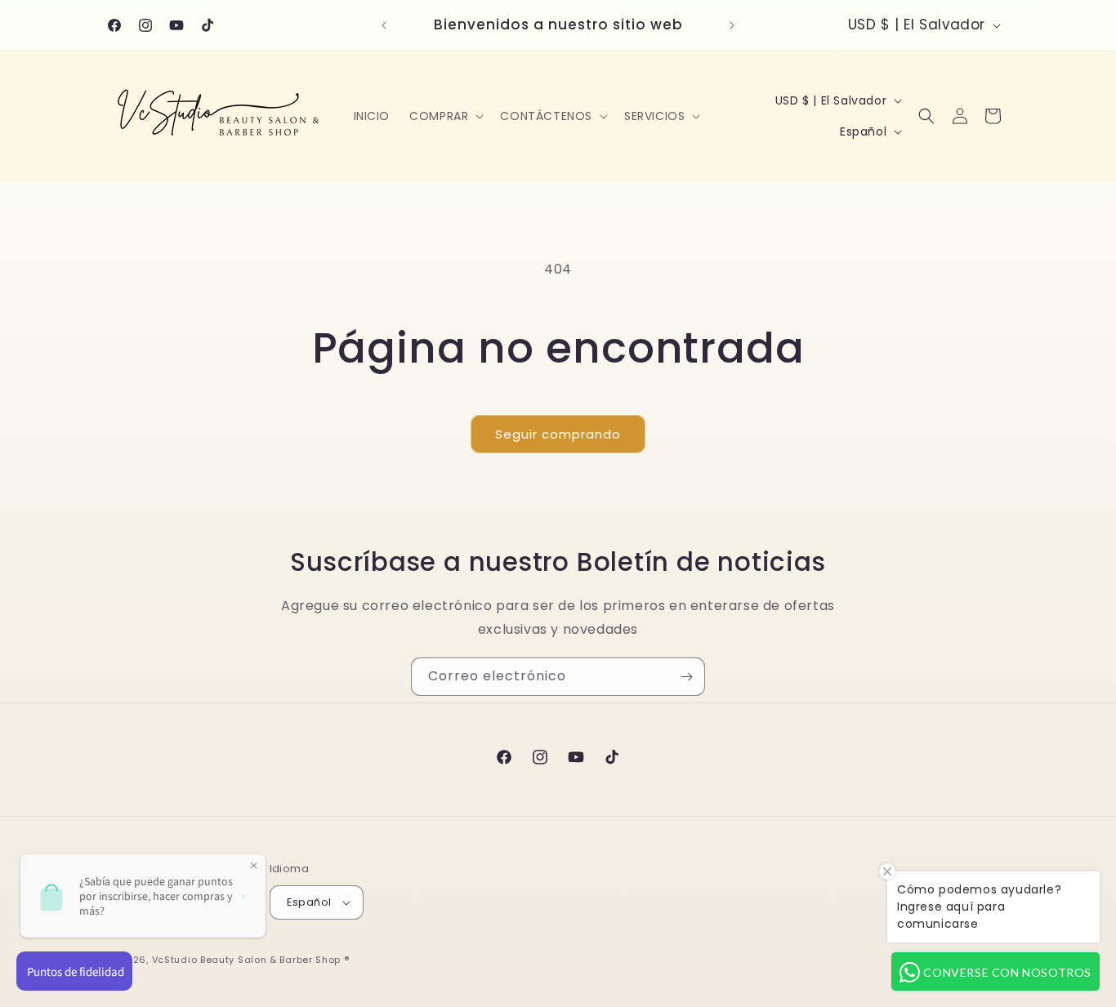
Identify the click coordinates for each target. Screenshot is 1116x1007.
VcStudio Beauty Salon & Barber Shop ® (251, 959)
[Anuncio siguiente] (732, 25)
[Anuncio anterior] (384, 25)
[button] (445, 116)
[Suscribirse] (686, 676)
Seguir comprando (558, 434)
